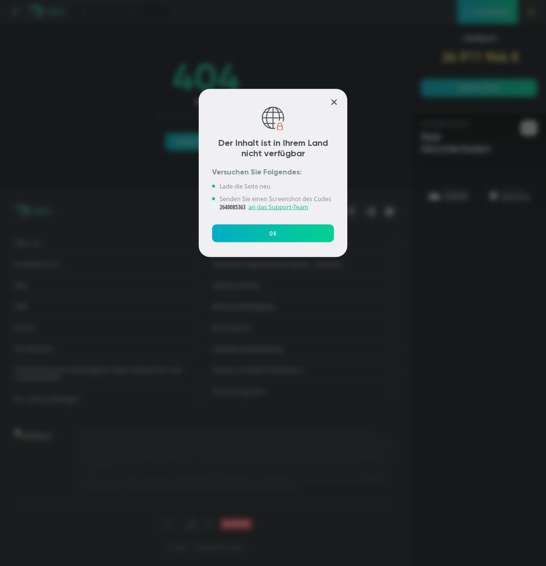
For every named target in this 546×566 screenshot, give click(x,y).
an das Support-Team (278, 207)
